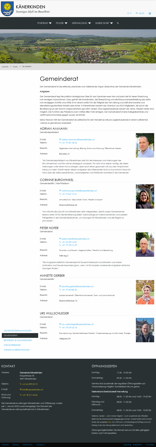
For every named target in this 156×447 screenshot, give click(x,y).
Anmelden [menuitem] (150, 445)
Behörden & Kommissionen (18, 340)
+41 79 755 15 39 (69, 245)
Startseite (5, 67)
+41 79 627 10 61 (69, 194)
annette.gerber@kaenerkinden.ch (77, 286)
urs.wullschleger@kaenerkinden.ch (78, 324)
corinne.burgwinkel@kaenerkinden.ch (79, 190)
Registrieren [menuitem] (137, 445)
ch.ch (141, 13)
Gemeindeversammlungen (18, 330)
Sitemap (16, 445)
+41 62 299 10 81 (69, 242)
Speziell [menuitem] (126, 445)
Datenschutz (27, 445)
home (149, 13)
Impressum (40, 445)
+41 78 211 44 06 (29, 395)
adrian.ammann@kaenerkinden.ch (78, 139)
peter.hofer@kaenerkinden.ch (76, 238)
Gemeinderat (11, 335)
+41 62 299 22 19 (29, 384)
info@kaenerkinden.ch (32, 389)
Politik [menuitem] (60, 23)
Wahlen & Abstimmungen (17, 349)
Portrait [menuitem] (42, 23)
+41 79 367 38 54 (69, 142)
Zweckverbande (12, 345)
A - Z (129, 13)
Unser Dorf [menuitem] (102, 23)
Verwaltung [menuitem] (79, 23)
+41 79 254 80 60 (69, 289)
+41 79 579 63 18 (69, 327)
